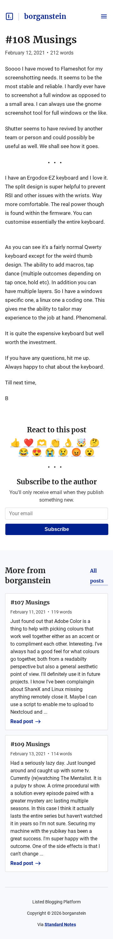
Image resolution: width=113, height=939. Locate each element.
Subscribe (57, 529)
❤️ (29, 442)
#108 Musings (41, 39)
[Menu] (104, 16)
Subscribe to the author (57, 481)
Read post (21, 721)
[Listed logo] (9, 16)
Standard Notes (60, 924)
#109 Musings (30, 744)
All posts (97, 575)
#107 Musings (30, 602)
